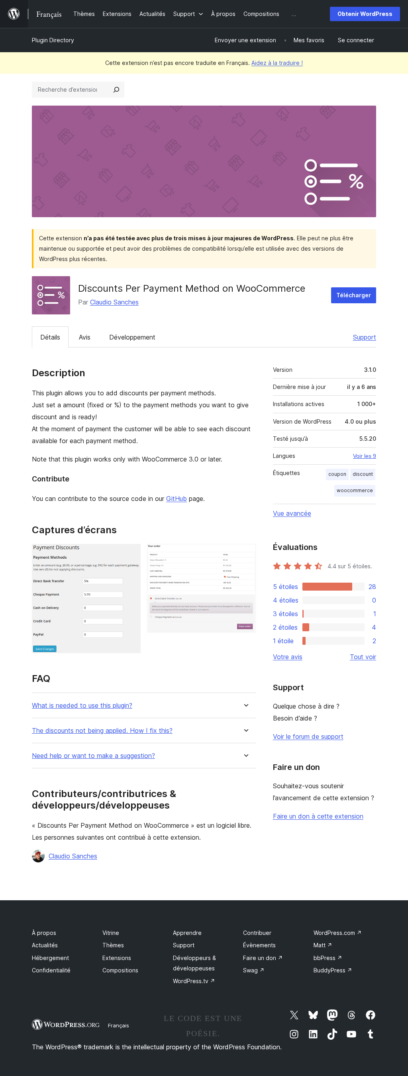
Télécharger (353, 295)
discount (363, 474)
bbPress (328, 957)
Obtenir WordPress (364, 13)
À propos (44, 932)
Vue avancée (292, 513)
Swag (254, 970)
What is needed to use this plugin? (82, 705)
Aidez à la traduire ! (277, 62)
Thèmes (113, 945)
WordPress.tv (194, 981)
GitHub (176, 499)
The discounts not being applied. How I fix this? (102, 730)
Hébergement (50, 957)
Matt (323, 945)
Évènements (259, 945)
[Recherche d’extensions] (116, 90)
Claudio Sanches (114, 302)
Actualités (45, 945)
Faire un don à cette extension (318, 816)
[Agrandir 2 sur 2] (245, 555)
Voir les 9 (364, 456)
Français (118, 1025)
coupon (337, 474)
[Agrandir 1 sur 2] (130, 555)
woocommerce (355, 490)
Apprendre (187, 932)
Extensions (116, 957)
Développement (132, 337)
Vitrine (110, 932)
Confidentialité (51, 970)
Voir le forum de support (308, 736)
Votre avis (287, 657)
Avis (84, 337)
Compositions (120, 970)
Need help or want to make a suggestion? (93, 756)
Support (364, 337)
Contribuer (257, 932)
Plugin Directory (53, 40)
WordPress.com (338, 932)
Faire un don (263, 957)
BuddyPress (333, 970)
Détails (50, 337)
